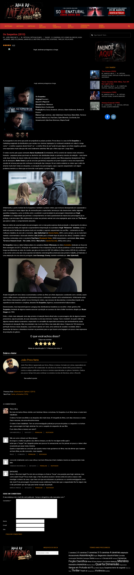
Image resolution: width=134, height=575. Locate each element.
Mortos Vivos (91, 565)
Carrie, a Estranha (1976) (19, 394)
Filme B (90, 562)
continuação (72, 558)
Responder (49, 432)
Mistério (37, 39)
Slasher (102, 568)
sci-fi (90, 567)
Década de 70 (99, 558)
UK (86, 571)
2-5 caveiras (56, 37)
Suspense (53, 39)
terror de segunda (118, 568)
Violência (100, 570)
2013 (62, 37)
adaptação (124, 553)
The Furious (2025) (109, 71)
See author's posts (30, 378)
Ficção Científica (78, 561)
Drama (92, 558)
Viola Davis (69, 39)
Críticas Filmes (36, 37)
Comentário (7, 501)
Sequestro (45, 39)
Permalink (38, 432)
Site (4, 529)
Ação (95, 555)
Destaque (86, 558)
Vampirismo (91, 571)
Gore (95, 562)
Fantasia (115, 558)
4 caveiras (115, 552)
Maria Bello (28, 39)
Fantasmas (122, 558)
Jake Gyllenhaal (17, 39)
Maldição (114, 562)
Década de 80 (107, 558)
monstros (81, 564)
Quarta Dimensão (119, 96)
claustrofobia (112, 555)
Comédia (122, 556)
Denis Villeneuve (71, 37)
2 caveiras (72, 553)
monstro (73, 564)
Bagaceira (102, 555)
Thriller (61, 39)
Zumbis (107, 571)
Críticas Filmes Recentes (121, 75)
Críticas (26, 37)
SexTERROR (105, 77)
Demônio (80, 558)
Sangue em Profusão (78, 567)
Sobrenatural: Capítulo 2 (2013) (24, 392)
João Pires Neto (30, 359)
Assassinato (74, 555)
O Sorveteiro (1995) (109, 92)
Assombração (86, 555)
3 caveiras (92, 552)
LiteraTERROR (106, 561)
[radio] (36, 344)
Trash (82, 571)
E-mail (5, 525)
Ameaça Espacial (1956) (111, 103)
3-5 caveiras (103, 552)
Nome (5, 521)
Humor (99, 562)
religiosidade (123, 565)
